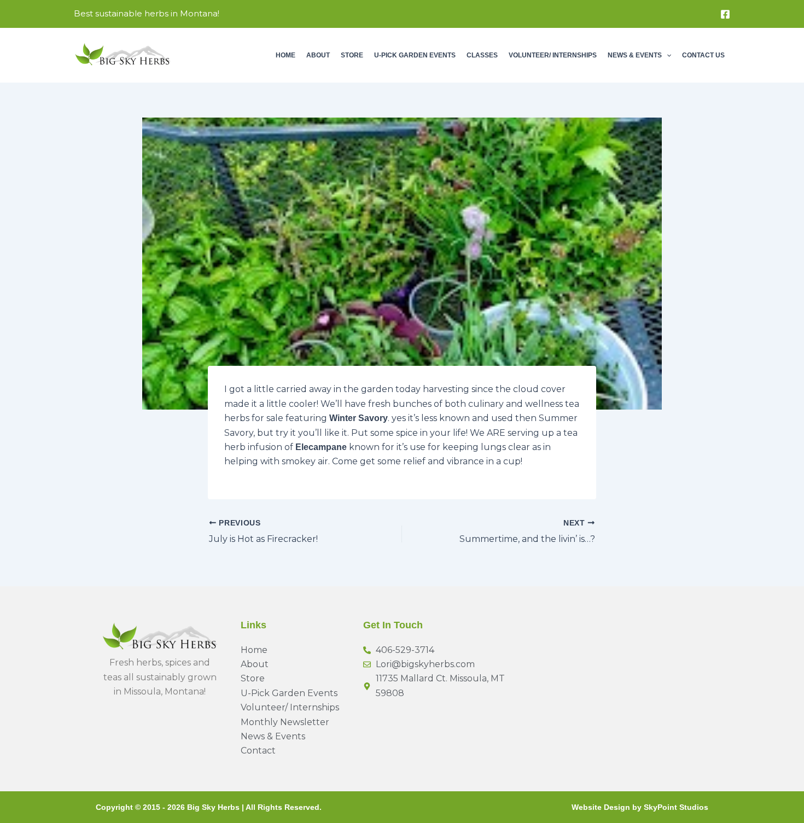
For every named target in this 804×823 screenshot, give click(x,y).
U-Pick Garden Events (415, 55)
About (318, 55)
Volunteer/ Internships (553, 55)
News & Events (635, 55)
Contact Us (703, 55)
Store (352, 55)
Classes (482, 55)
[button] (666, 55)
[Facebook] (725, 14)
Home (285, 55)
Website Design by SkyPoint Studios (640, 807)
